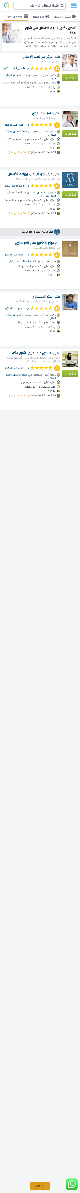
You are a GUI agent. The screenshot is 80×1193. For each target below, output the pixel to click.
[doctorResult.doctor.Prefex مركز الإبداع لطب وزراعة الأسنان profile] (70, 180)
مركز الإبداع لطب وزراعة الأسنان (36, 231)
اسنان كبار (14, 261)
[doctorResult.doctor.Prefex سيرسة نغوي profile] (70, 119)
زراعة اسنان (50, 195)
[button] (39, 6)
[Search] (40, 5)
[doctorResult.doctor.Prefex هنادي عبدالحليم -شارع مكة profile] (70, 359)
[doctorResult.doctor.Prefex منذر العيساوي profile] (70, 302)
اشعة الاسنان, (20, 75)
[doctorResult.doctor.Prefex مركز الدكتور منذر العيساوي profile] (70, 249)
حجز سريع (70, 77)
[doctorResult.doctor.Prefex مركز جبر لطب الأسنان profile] (70, 62)
